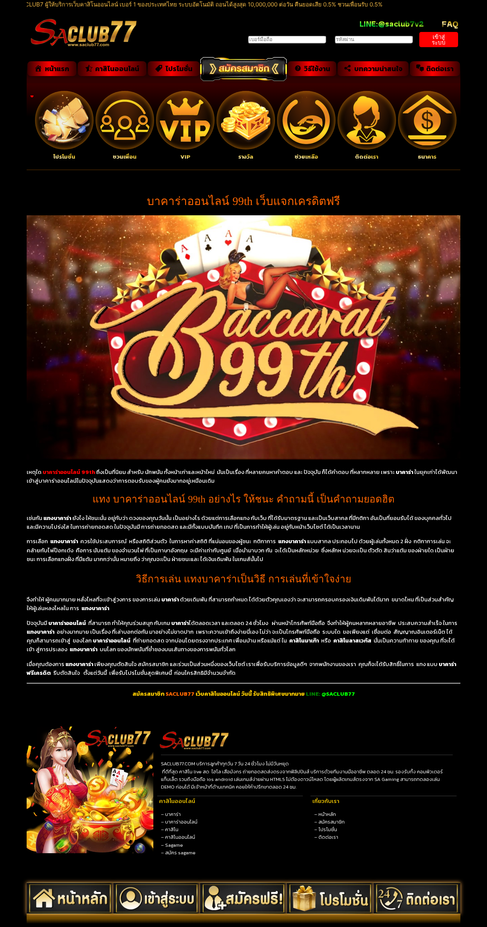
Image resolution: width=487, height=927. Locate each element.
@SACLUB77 (338, 693)
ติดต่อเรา (328, 837)
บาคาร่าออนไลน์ (181, 821)
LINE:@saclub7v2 (392, 23)
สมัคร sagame (180, 852)
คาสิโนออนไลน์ (180, 837)
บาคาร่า (173, 814)
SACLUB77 (180, 693)
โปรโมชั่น (327, 829)
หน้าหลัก (327, 814)
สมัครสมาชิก (331, 821)
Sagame (174, 845)
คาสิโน (171, 829)
